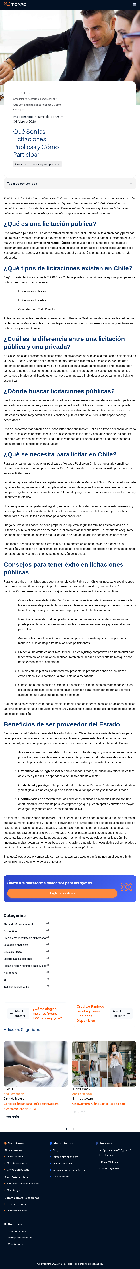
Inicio (16, 93)
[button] (66, 1128)
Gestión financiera (16, 1177)
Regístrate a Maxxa (62, 893)
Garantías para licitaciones (21, 1197)
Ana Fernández (23, 117)
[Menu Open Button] (134, 5)
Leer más (11, 1111)
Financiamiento (14, 1150)
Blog (25, 93)
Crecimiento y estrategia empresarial (34, 98)
